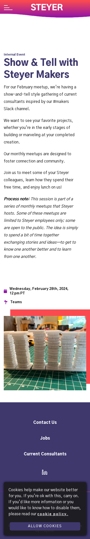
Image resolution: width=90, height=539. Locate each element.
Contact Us (45, 423)
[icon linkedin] (43, 473)
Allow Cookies (45, 526)
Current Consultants (45, 454)
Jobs (45, 438)
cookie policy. (52, 514)
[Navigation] (8, 8)
